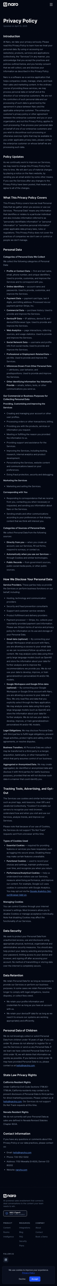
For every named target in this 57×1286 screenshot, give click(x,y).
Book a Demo (42, 1236)
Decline (22, 1279)
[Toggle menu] (51, 4)
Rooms (6, 1232)
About (38, 1227)
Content (7, 1227)
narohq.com (21, 1169)
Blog (21, 1232)
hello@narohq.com (25, 1065)
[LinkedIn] (5, 1259)
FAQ (21, 1236)
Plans (21, 1245)
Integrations (24, 1227)
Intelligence (8, 1236)
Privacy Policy (28, 1273)
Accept (35, 1279)
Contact (39, 1232)
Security (23, 1241)
